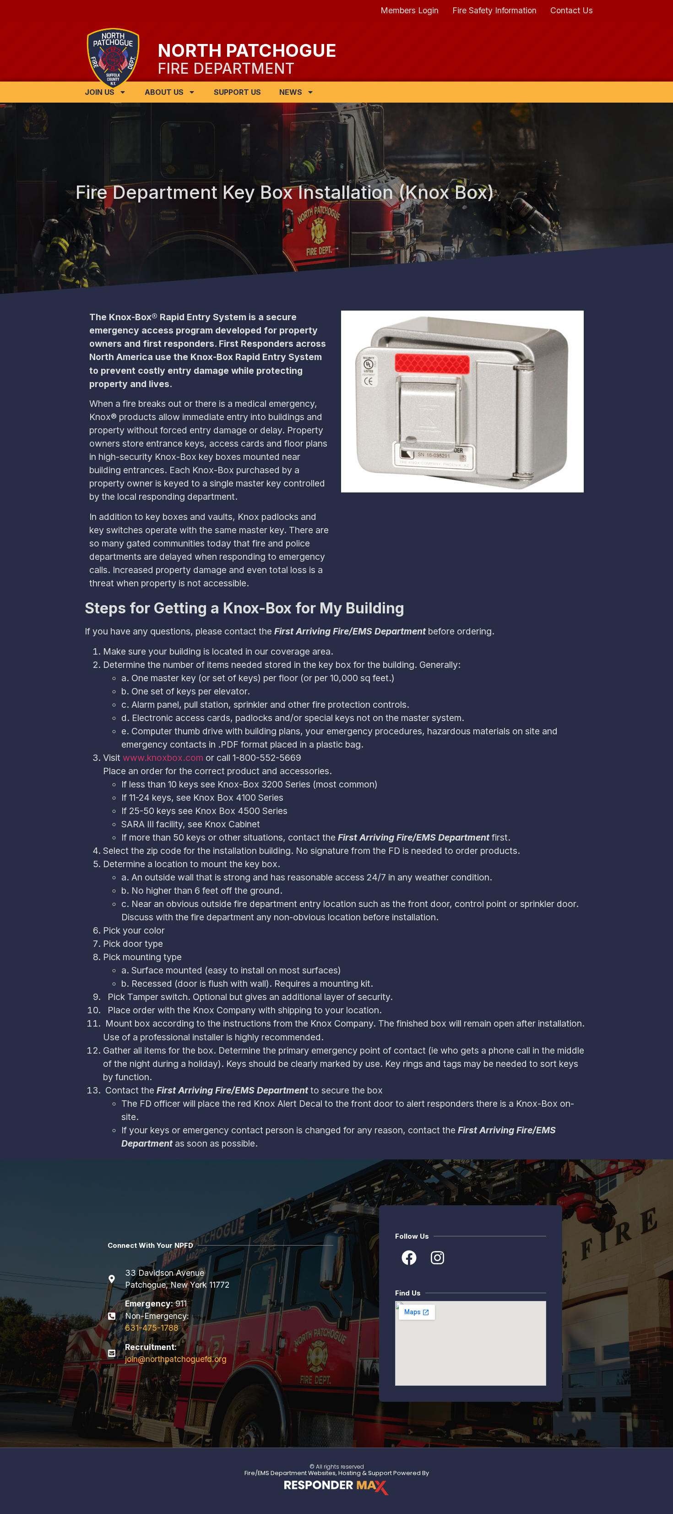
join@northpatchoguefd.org (176, 1359)
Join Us (99, 92)
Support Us (237, 92)
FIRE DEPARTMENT (225, 68)
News (290, 92)
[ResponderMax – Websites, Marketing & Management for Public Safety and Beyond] (336, 1488)
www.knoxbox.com (163, 757)
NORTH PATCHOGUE (246, 50)
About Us (164, 92)
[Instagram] (437, 1257)
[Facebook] (408, 1257)
